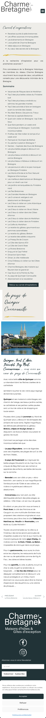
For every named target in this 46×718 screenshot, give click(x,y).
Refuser (23, 703)
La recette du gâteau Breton (20, 233)
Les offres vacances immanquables (23, 37)
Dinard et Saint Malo (17, 255)
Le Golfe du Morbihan (17, 224)
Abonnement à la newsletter (20, 279)
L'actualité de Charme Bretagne (22, 43)
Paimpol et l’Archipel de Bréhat (21, 140)
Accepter (23, 696)
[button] (43, 11)
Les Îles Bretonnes (16, 191)
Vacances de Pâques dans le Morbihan (24, 91)
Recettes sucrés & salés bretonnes (22, 34)
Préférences (23, 709)
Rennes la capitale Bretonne (20, 116)
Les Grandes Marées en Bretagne (22, 194)
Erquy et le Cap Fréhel (17, 252)
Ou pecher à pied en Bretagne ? (22, 143)
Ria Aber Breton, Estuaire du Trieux (23, 113)
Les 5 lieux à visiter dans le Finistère (23, 221)
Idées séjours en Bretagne (19, 46)
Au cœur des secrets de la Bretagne (23, 49)
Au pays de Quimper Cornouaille (22, 276)
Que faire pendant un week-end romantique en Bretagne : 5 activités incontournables (24, 128)
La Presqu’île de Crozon (18, 239)
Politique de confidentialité (21, 715)
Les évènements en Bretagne (20, 40)
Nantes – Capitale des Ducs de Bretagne (25, 146)
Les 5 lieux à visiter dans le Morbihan (24, 218)
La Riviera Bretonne (16, 249)
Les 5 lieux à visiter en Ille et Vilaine (23, 209)
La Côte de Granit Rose (18, 245)
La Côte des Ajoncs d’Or (18, 243)
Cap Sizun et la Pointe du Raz (21, 273)
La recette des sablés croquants (21, 236)
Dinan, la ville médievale (18, 258)
